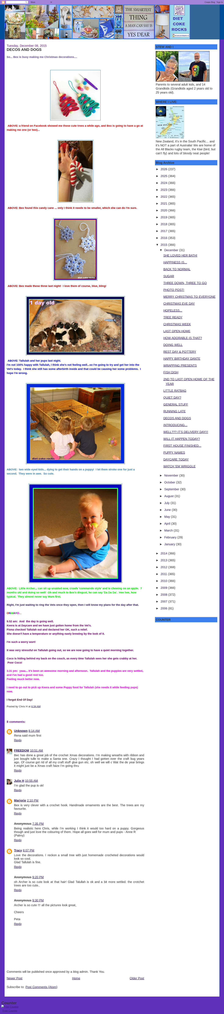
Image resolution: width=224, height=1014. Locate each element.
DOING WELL (173, 345)
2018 (164, 224)
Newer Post (14, 978)
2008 (164, 594)
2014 (164, 553)
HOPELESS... (172, 310)
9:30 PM (38, 900)
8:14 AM (34, 730)
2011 (164, 574)
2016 (164, 238)
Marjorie (20, 800)
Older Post (137, 978)
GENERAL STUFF (175, 404)
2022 (164, 196)
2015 (164, 244)
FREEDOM (21, 750)
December (171, 250)
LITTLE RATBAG (174, 390)
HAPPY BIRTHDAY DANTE (181, 358)
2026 (164, 169)
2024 (164, 183)
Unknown (21, 730)
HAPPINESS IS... (175, 262)
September (172, 489)
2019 (164, 217)
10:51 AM (36, 750)
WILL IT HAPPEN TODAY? (181, 438)
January (170, 544)
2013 (164, 560)
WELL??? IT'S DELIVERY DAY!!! (185, 432)
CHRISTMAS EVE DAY (179, 303)
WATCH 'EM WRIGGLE (179, 466)
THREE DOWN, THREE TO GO (185, 283)
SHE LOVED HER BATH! (180, 255)
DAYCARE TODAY (176, 459)
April (167, 523)
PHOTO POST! (173, 290)
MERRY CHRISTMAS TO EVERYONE (189, 296)
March (169, 530)
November (171, 475)
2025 (164, 176)
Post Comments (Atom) (41, 987)
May (167, 516)
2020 (164, 210)
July (167, 503)
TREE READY (172, 317)
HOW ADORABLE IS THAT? (182, 338)
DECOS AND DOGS (24, 49)
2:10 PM (32, 800)
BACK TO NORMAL (176, 269)
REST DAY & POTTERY (179, 351)
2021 (164, 203)
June (168, 510)
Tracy (18, 850)
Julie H (19, 780)
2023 (164, 189)
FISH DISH (170, 372)
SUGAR (168, 276)
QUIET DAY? (172, 397)
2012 (164, 567)
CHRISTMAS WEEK (177, 324)
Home (76, 978)
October (170, 482)
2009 (164, 587)
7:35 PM (38, 823)
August (169, 496)
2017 (164, 231)
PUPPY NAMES (174, 452)
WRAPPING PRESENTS (180, 365)
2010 (164, 581)
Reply (18, 740)
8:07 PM (28, 850)
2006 (164, 608)
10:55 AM (31, 780)
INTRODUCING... (175, 425)
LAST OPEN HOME (176, 331)
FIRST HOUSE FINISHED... (182, 445)
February (170, 537)
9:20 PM (38, 877)
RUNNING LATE (174, 411)
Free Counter (10, 1010)
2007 (164, 601)
